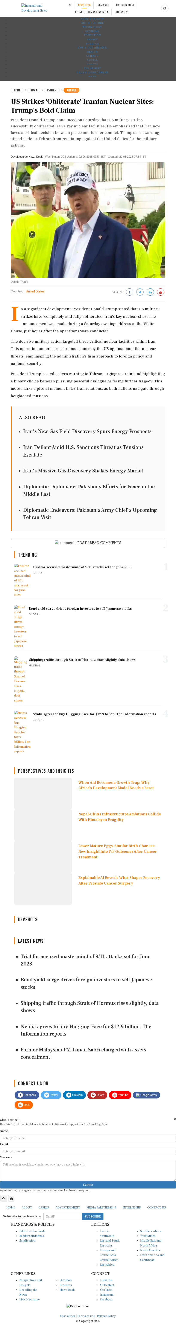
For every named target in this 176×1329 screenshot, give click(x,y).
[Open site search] (164, 8)
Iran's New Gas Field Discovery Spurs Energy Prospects (87, 431)
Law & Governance (92, 47)
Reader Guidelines (31, 1236)
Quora (100, 1095)
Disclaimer (67, 1316)
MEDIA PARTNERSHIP (101, 1208)
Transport (92, 68)
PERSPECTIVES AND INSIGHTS (92, 12)
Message (6, 1157)
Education (92, 35)
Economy (92, 31)
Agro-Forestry (92, 19)
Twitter (53, 1095)
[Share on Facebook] (129, 292)
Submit (88, 1185)
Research (66, 1285)
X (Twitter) (107, 1285)
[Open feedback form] (11, 1199)
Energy (92, 39)
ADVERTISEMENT (68, 1208)
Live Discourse (29, 1300)
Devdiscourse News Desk (27, 156)
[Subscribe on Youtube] (160, 292)
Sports (92, 64)
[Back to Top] (3, 1198)
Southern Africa (150, 1231)
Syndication (27, 1241)
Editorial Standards (32, 1231)
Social (92, 60)
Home (17, 90)
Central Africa (109, 1260)
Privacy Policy (106, 1316)
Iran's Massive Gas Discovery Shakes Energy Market (83, 470)
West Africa (147, 1236)
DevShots (66, 1280)
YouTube (106, 1290)
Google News (148, 1095)
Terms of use (86, 1316)
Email (4, 1144)
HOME (10, 1208)
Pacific (104, 1231)
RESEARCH (103, 5)
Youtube (122, 1095)
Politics (92, 43)
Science (92, 56)
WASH (92, 76)
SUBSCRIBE (93, 1217)
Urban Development (92, 72)
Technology (92, 27)
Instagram (107, 1295)
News (33, 90)
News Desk (67, 1290)
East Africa (107, 1265)
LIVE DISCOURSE (125, 5)
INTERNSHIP (132, 1208)
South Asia (107, 1236)
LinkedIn (77, 1095)
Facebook (29, 1095)
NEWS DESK (84, 5)
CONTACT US (156, 1208)
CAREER (43, 1208)
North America (150, 1250)
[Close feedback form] (175, 1119)
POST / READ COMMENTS (98, 542)
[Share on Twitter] (140, 292)
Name (4, 1131)
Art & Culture (92, 23)
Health (92, 51)
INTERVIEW (122, 12)
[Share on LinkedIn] (150, 292)
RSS (26, 1104)
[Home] (70, 4)
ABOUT (27, 1208)
